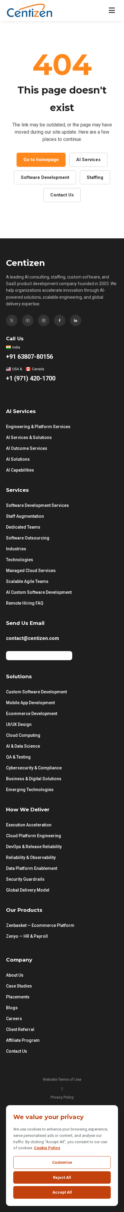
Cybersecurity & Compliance (34, 767)
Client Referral (20, 1029)
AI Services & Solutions (29, 437)
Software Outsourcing (27, 538)
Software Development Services (37, 505)
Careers (14, 1018)
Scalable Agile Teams (27, 581)
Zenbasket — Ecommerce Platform (40, 925)
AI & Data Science (23, 746)
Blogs (12, 1007)
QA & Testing (18, 757)
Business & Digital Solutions (33, 778)
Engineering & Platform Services (38, 426)
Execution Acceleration (28, 824)
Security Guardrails (25, 879)
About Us (14, 975)
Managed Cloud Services (31, 570)
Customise (62, 1162)
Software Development (45, 177)
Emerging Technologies (30, 789)
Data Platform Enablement (31, 868)
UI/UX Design (19, 724)
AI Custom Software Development (39, 592)
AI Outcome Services (26, 448)
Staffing (95, 177)
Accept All (62, 1192)
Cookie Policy (47, 1148)
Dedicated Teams (23, 527)
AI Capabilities (20, 470)
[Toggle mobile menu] (112, 10)
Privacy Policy (62, 1097)
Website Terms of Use (62, 1079)
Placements (17, 996)
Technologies (19, 559)
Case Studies (19, 986)
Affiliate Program (23, 1040)
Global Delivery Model (27, 890)
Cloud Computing (23, 735)
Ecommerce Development (31, 713)
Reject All (62, 1177)
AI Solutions (18, 459)
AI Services (88, 159)
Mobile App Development (30, 702)
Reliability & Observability (31, 857)
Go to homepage (41, 159)
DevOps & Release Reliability (34, 846)
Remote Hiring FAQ (24, 603)
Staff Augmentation (25, 516)
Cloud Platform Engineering (33, 835)
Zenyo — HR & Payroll (27, 936)
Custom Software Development (36, 691)
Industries (16, 548)
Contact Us (62, 195)
